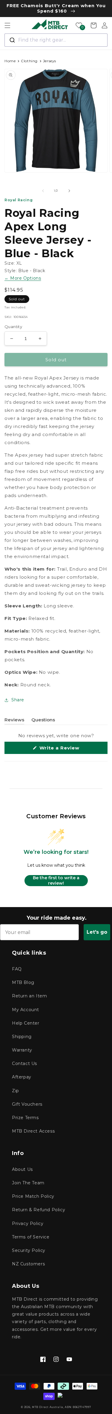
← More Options (22, 278)
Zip (15, 1090)
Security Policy (28, 1250)
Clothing (29, 61)
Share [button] (17, 700)
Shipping (22, 1036)
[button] (7, 25)
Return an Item (29, 996)
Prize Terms (25, 1117)
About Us (22, 1169)
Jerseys (49, 61)
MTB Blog (23, 982)
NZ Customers (28, 1264)
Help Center (25, 1023)
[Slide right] (69, 190)
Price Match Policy (33, 1196)
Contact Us (24, 1063)
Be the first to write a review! (56, 880)
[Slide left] (43, 190)
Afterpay (21, 1077)
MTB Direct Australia (47, 1407)
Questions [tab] (43, 721)
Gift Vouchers (27, 1104)
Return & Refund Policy (38, 1209)
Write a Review (70, 749)
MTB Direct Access (33, 1131)
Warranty (22, 1050)
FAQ (17, 969)
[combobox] (56, 40)
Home (10, 61)
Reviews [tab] (14, 721)
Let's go (97, 932)
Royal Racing (18, 200)
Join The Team (28, 1183)
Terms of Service (31, 1237)
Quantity (13, 326)
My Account (25, 1009)
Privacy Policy (27, 1223)
